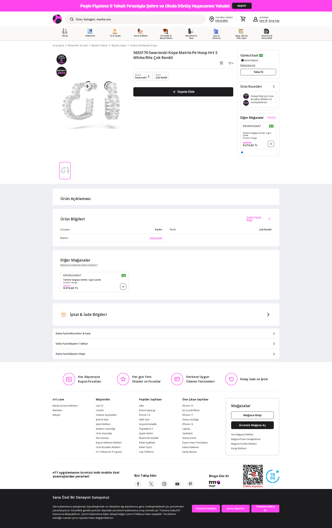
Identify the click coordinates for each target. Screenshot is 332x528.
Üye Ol (263, 20)
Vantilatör (187, 433)
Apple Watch (146, 433)
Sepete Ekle (185, 91)
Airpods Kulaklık (148, 424)
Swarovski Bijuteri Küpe (143, 45)
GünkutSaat (249, 55)
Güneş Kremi (189, 438)
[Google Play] (88, 485)
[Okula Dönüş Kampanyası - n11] (166, 6)
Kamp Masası (189, 451)
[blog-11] (219, 484)
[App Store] (64, 485)
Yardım (100, 410)
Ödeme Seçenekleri (106, 415)
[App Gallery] (110, 485)
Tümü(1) (271, 117)
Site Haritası (102, 438)
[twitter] (151, 487)
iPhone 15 (187, 405)
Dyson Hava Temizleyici (195, 442)
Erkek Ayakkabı (147, 442)
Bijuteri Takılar (99, 45)
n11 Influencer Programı (109, 451)
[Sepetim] (242, 19)
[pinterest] (190, 487)
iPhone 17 (187, 415)
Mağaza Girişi (252, 415)
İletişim (56, 415)
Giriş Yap (273, 20)
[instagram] (164, 487)
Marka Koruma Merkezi (65, 405)
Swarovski (156, 238)
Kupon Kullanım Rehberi (109, 442)
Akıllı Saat (144, 419)
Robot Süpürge (147, 410)
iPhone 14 (144, 415)
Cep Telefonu (146, 451)
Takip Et (258, 72)
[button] (242, 152)
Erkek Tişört (145, 447)
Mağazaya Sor (248, 65)
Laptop (186, 428)
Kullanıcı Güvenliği (105, 428)
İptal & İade (102, 419)
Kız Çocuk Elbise (191, 410)
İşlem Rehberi (103, 424)
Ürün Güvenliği (104, 433)
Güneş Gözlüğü (190, 419)
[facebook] (138, 487)
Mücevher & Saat (78, 45)
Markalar (57, 410)
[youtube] (177, 487)
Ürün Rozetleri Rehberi (108, 447)
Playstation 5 (146, 428)
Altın (141, 405)
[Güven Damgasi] (272, 476)
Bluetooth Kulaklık (149, 438)
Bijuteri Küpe (119, 45)
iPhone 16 (187, 424)
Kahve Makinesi (190, 447)
